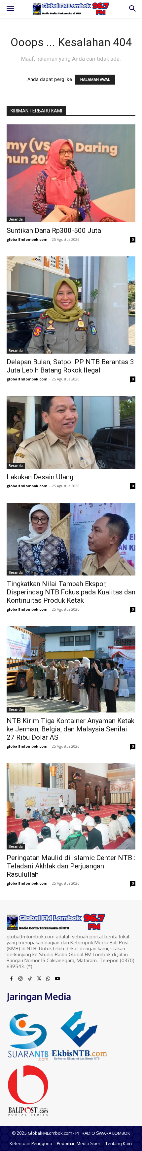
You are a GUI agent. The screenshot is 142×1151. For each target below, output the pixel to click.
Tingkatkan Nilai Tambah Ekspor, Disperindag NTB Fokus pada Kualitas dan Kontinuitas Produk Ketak (71, 592)
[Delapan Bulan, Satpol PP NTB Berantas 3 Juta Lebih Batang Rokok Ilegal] (71, 305)
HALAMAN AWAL (95, 79)
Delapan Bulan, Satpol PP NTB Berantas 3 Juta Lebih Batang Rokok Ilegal (70, 366)
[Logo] (71, 9)
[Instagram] (20, 978)
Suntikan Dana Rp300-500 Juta (54, 231)
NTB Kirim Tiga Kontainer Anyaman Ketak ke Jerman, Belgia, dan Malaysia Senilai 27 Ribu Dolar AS (70, 729)
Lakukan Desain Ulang (40, 477)
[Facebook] (11, 978)
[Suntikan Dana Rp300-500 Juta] (71, 173)
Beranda (16, 219)
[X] (39, 978)
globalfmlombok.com (27, 239)
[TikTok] (29, 978)
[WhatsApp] (48, 978)
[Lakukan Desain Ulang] (71, 432)
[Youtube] (57, 978)
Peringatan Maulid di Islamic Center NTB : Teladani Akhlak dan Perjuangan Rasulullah (71, 866)
